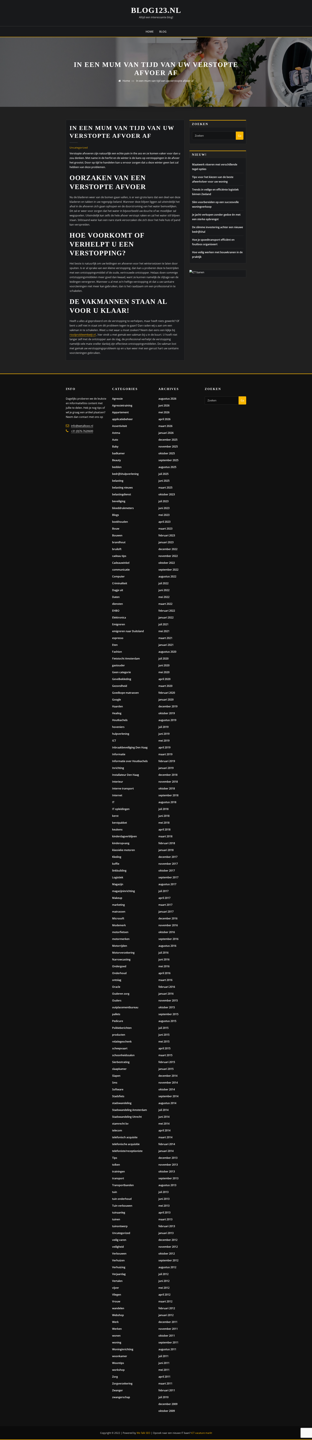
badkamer (118, 453)
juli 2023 (163, 501)
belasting (117, 480)
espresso (117, 638)
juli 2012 (163, 1274)
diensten (117, 604)
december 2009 (167, 1404)
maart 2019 (165, 754)
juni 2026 (163, 405)
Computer (118, 576)
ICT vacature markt (201, 1432)
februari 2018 (166, 843)
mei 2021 (163, 631)
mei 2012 (163, 1288)
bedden (117, 467)
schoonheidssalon (123, 1055)
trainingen (118, 1171)
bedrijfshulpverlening (125, 474)
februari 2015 (166, 1062)
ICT (114, 740)
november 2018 (168, 781)
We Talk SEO (143, 1432)
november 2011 (168, 1329)
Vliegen (116, 1294)
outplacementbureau (125, 1007)
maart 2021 (165, 638)
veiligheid (118, 1246)
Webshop (118, 1315)
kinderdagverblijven (124, 836)
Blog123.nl (156, 10)
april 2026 (164, 419)
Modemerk (119, 925)
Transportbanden (123, 1185)
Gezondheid (119, 686)
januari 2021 (166, 645)
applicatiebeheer (122, 419)
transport (118, 1178)
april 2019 (164, 747)
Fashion (117, 651)
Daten (116, 597)
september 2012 (168, 1260)
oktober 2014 (166, 1089)
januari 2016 (166, 993)
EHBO (115, 610)
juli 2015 (163, 1028)
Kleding (116, 857)
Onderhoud (119, 973)
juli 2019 (163, 727)
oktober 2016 (166, 932)
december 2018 (167, 775)
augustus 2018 (167, 802)
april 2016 (164, 973)
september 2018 (168, 795)
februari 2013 (166, 1226)
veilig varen (119, 1240)
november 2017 (168, 863)
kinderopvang (120, 843)
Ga (239, 135)
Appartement (120, 412)
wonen (116, 1335)
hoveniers (118, 727)
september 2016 (168, 939)
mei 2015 (163, 1041)
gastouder (118, 665)
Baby (115, 446)
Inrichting (118, 768)
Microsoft (118, 918)
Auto (115, 439)
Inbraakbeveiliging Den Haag (130, 747)
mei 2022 (163, 597)
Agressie (117, 398)
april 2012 (164, 1294)
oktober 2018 (166, 788)
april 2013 (164, 1212)
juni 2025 (163, 480)
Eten (115, 645)
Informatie (118, 754)
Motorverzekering (123, 952)
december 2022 (167, 549)
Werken (117, 1329)
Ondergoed (119, 966)
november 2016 (168, 925)
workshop (118, 1370)
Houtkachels (120, 720)
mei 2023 (163, 515)
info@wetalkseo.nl (82, 426)
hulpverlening (120, 734)
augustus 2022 (167, 576)
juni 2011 (163, 1363)
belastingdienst (121, 494)
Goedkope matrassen (125, 693)
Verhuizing (118, 1267)
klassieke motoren (123, 850)
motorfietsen (120, 932)
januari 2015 (166, 1069)
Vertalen (117, 1281)
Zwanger (117, 1390)
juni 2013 (163, 1199)
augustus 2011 (167, 1349)
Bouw (115, 528)
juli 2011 (163, 1356)
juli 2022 (163, 583)
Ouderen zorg (120, 993)
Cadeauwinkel (120, 563)
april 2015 (164, 1048)
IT (113, 802)
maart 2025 (165, 487)
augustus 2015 (167, 1021)
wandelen (118, 1308)
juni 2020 (163, 665)
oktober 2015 (166, 1007)
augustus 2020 (167, 651)
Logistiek (117, 877)
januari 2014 (166, 1151)
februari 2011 (166, 1390)
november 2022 (168, 556)
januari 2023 (166, 542)
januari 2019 (166, 768)
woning (116, 1342)
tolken (116, 1164)
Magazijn (117, 884)
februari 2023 (166, 535)
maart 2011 (165, 1383)
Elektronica (119, 617)
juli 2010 (163, 1397)
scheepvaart (119, 1048)
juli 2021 (163, 624)
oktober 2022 (166, 563)
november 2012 (168, 1246)
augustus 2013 (167, 1185)
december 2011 (167, 1322)
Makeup (117, 898)
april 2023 (164, 522)
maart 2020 (165, 686)
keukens (117, 829)
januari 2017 (166, 911)
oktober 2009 (166, 1411)
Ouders (116, 1000)
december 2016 (167, 918)
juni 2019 (163, 734)
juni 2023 (163, 508)
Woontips (118, 1363)
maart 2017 (165, 905)
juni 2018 (163, 816)
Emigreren (118, 624)
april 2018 (164, 829)
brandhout (118, 542)
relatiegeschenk (122, 1041)
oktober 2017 (166, 870)
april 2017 (164, 898)
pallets (116, 1014)
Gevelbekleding (121, 679)
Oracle (116, 987)
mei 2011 (163, 1370)
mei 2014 (163, 1123)
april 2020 (164, 679)
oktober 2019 (166, 713)
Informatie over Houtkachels (130, 761)
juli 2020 (163, 658)
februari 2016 (166, 987)
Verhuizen (118, 1260)
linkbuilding (119, 870)
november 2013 (168, 1164)
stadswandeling (121, 1103)
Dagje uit (117, 590)
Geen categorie (121, 672)
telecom (117, 1130)
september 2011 (168, 1342)
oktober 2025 (166, 453)
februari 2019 (166, 761)
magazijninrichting (123, 891)
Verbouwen (119, 1253)
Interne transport (123, 788)
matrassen (118, 911)
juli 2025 (163, 474)
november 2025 (168, 446)
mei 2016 (163, 966)
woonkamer (119, 1356)
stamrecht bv (120, 1123)
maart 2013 (165, 1219)
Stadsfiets (118, 1096)
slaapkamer (119, 1069)
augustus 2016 (167, 946)
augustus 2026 (167, 398)
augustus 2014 (167, 1103)
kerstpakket (119, 822)
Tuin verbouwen (122, 1205)
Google (116, 699)
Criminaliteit (119, 583)
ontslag (116, 980)
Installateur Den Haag (125, 775)
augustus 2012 (167, 1267)
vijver (115, 1288)
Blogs (115, 515)
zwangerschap (121, 1397)
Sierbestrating (121, 1062)
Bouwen (117, 535)
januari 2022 (166, 617)
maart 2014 (165, 1137)
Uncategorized (79, 147)
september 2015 (168, 1014)
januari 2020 (166, 699)
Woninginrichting (122, 1349)
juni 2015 (163, 1034)
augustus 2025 (167, 467)
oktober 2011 (166, 1335)
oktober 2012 (166, 1253)
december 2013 (167, 1158)
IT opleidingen (121, 809)
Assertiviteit (119, 426)
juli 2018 (163, 809)
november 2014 (168, 1082)
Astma (116, 433)
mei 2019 (163, 740)
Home (150, 31)
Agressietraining (122, 405)
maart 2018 (165, 836)
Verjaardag (119, 1274)
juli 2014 (163, 1110)
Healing (116, 713)
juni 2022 (163, 590)
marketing (118, 905)
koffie (115, 863)
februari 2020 (166, 693)
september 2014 (168, 1096)
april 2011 (164, 1376)
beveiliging (118, 501)
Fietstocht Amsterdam (126, 658)
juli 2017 (163, 891)
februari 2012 (166, 1308)
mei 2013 (163, 1205)
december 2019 (167, 706)
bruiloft (116, 549)
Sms (114, 1082)
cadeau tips (119, 556)
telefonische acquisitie (126, 1144)
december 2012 (167, 1240)
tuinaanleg (118, 1212)
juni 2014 (163, 1117)
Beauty (116, 460)
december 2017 (167, 857)
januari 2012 (166, 1315)
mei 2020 (163, 672)
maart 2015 (165, 1055)
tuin (114, 1192)
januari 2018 (166, 850)
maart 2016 (165, 980)
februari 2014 (166, 1144)
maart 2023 (165, 528)
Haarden (117, 706)
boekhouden (120, 522)
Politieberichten (122, 1028)
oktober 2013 (166, 1171)
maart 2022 (165, 604)
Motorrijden (119, 946)
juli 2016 (163, 952)
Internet (117, 795)
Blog (163, 31)
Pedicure (117, 1021)
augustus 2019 (167, 720)
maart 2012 (165, 1301)
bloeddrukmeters (123, 508)
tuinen (116, 1219)
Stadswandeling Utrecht (127, 1117)
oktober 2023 (166, 494)
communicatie (121, 569)
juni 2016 (163, 959)
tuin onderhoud (122, 1199)
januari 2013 (166, 1233)
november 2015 (168, 1000)
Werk (115, 1322)
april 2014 (164, 1130)
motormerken (121, 939)
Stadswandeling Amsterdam (129, 1110)
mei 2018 (163, 822)
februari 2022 (166, 610)
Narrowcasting (121, 959)
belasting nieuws (122, 487)
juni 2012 (163, 1281)
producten (118, 1034)
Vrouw (116, 1301)
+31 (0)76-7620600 (82, 431)
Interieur (117, 781)
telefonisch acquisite (124, 1137)
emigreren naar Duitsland (128, 631)
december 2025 (167, 439)
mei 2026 (163, 412)
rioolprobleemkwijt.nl (83, 334)
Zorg (115, 1376)
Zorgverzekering (122, 1383)
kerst (115, 816)
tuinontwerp (120, 1226)
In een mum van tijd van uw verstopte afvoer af (165, 81)
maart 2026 (165, 426)
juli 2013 (163, 1192)
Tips (114, 1158)
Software (117, 1089)
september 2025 (168, 460)
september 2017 (168, 877)
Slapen (116, 1076)
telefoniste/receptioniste (127, 1151)
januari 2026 (166, 433)
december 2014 (167, 1076)
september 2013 (168, 1178)
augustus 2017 (167, 884)
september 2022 (168, 569)
